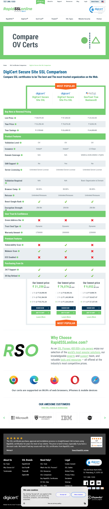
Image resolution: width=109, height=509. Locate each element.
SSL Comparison (45, 475)
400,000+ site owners (82, 348)
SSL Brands (27, 460)
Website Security (84, 19)
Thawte (54, 19)
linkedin (98, 483)
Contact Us (68, 486)
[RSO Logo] (17, 9)
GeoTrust (39, 19)
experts (71, 356)
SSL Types (69, 19)
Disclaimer (68, 478)
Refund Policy (69, 471)
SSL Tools (43, 464)
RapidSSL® (26, 464)
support (84, 356)
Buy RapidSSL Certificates (49, 478)
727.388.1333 (9, 1)
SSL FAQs (43, 486)
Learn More (40, 317)
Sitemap (67, 482)
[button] (93, 463)
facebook (85, 483)
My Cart (41, 1)
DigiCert (24, 19)
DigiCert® (25, 475)
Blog (78, 1)
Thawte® (25, 471)
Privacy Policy (70, 475)
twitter (92, 483)
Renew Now (40, 308)
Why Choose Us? (8, 468)
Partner (99, 19)
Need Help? (45, 460)
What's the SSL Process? (48, 468)
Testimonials (7, 471)
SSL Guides (69, 468)
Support (59, 1)
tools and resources (70, 359)
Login (85, 1)
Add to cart (40, 313)
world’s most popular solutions (84, 352)
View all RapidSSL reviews (80, 450)
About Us (50, 1)
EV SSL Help (44, 482)
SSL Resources (45, 471)
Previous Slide (4, 418)
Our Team (6, 464)
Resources (69, 1)
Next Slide (105, 418)
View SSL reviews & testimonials (54, 408)
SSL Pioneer (64, 348)
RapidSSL (10, 19)
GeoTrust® (25, 468)
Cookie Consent (70, 464)
